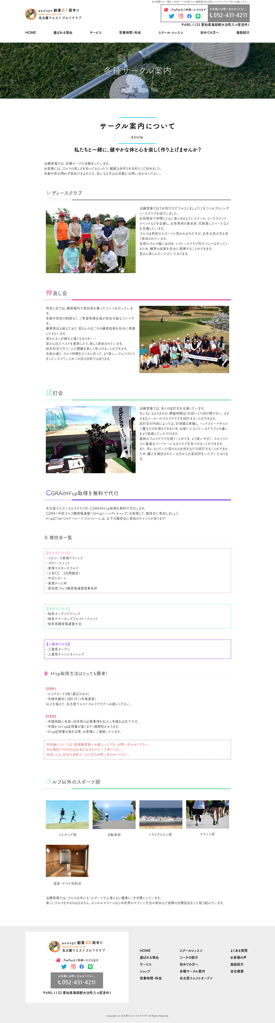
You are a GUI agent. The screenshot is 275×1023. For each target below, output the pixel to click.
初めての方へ (209, 32)
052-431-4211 (230, 15)
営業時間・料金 (130, 32)
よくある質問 (239, 950)
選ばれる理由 (62, 32)
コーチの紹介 (189, 957)
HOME (30, 32)
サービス (96, 32)
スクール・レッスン (170, 32)
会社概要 (237, 971)
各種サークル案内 (192, 971)
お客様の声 (238, 957)
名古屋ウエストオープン (196, 978)
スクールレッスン (191, 950)
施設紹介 (243, 32)
